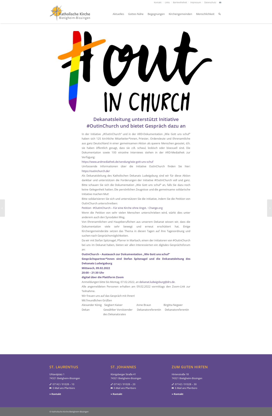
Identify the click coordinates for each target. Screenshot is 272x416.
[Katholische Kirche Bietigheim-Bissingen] (69, 14)
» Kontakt (55, 394)
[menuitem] (157, 2)
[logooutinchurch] (136, 71)
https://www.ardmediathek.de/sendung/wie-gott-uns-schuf (117, 162)
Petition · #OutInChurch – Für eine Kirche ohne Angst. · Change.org (122, 208)
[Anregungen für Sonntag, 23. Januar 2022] (2, 208)
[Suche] (219, 14)
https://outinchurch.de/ (96, 171)
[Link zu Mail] (220, 2)
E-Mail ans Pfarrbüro (64, 388)
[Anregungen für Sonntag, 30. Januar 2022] (269, 208)
